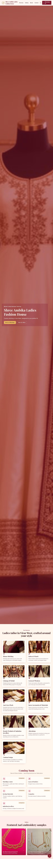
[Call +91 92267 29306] (40, 3)
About (31, 2)
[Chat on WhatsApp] (49, 856)
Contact (36, 2)
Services (21, 2)
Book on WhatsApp (9, 322)
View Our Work (21, 322)
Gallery (26, 2)
